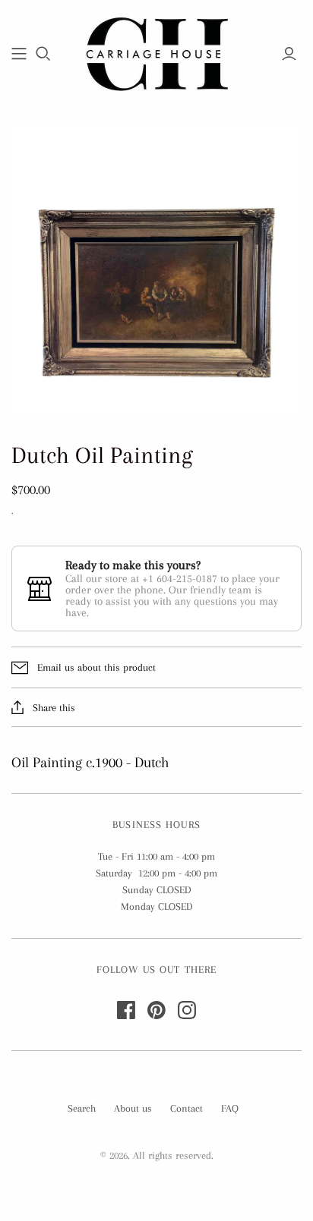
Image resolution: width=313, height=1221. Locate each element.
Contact (186, 1108)
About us (133, 1108)
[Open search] (43, 53)
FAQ (230, 1108)
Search (82, 1108)
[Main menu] (19, 53)
